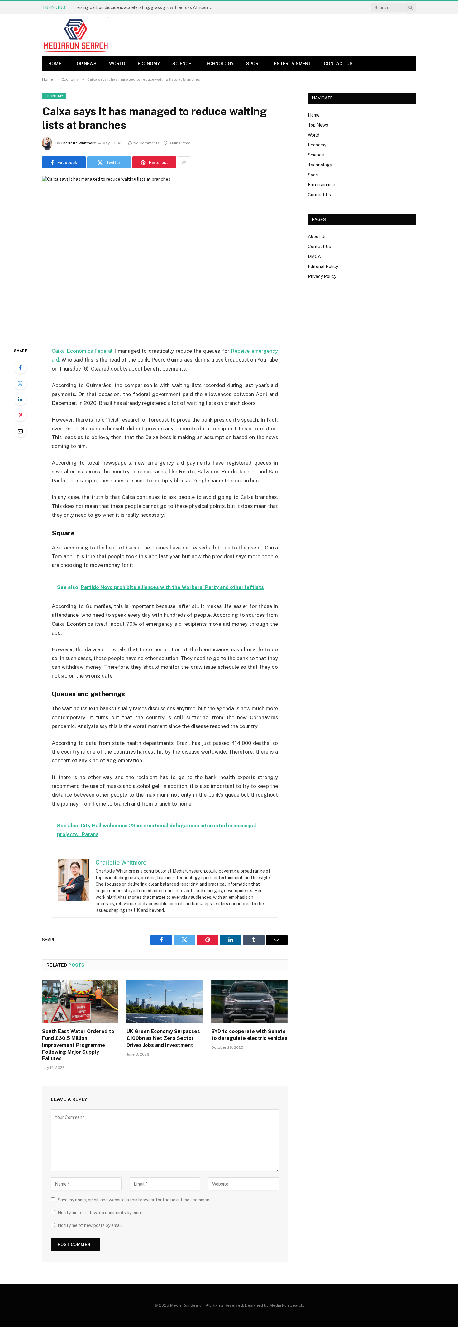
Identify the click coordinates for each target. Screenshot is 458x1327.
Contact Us (338, 63)
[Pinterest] (20, 415)
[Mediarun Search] (76, 35)
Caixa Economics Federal (82, 351)
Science (181, 63)
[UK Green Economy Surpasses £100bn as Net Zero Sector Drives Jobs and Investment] (164, 1001)
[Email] (20, 431)
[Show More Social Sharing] (184, 162)
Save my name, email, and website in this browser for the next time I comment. (135, 1199)
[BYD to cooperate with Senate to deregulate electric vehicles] (249, 1001)
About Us (317, 236)
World (117, 63)
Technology (218, 63)
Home (54, 63)
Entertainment (292, 63)
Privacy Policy (322, 276)
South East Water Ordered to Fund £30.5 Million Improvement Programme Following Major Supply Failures (78, 1044)
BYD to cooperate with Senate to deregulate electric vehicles (249, 1034)
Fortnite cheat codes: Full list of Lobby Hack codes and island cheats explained (146, 7)
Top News (85, 63)
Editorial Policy (323, 266)
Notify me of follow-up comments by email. (101, 1212)
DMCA (314, 256)
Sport (254, 63)
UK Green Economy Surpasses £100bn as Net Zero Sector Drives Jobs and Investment (163, 1038)
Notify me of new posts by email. (90, 1225)
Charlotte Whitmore (78, 143)
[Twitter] (20, 383)
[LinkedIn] (20, 399)
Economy (149, 63)
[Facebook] (20, 367)
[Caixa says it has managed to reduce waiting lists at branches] (165, 256)
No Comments (146, 143)
